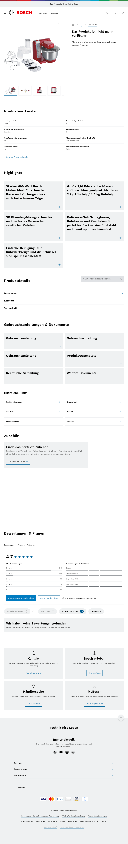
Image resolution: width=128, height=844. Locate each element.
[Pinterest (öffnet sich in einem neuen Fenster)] (73, 752)
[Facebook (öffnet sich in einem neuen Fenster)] (55, 752)
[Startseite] (20, 13)
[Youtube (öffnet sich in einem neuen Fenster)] (61, 752)
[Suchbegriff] (115, 13)
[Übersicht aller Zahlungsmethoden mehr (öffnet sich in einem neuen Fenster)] (85, 799)
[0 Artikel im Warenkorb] (123, 13)
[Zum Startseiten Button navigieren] (73, 25)
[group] (10, 91)
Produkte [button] (42, 13)
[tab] (9, 545)
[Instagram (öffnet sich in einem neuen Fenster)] (67, 752)
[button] (32, 55)
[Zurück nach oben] (121, 718)
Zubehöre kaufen (16, 461)
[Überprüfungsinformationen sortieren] (33, 611)
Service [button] (54, 13)
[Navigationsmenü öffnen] (5, 13)
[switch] (82, 611)
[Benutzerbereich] (107, 13)
